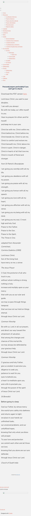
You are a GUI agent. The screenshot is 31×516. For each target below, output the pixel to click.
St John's (8, 50)
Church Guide (12, 56)
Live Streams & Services (11, 17)
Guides (4, 36)
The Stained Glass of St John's (12, 44)
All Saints (8, 60)
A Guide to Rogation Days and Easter (14, 46)
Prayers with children (10, 23)
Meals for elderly (10, 27)
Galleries (5, 78)
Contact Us (5, 32)
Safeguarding (6, 66)
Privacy (7, 72)
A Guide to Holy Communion (12, 40)
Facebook (2, 509)
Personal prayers (10, 25)
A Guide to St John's (10, 42)
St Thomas (8, 62)
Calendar (5, 29)
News (4, 34)
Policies (4, 68)
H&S (7, 74)
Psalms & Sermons (10, 19)
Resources (5, 15)
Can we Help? (6, 64)
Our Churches (6, 48)
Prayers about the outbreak (12, 21)
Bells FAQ (14, 54)
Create (10, 513)
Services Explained (10, 38)
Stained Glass (12, 58)
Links (4, 76)
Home (4, 13)
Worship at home (7, 31)
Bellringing (11, 52)
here (25, 94)
